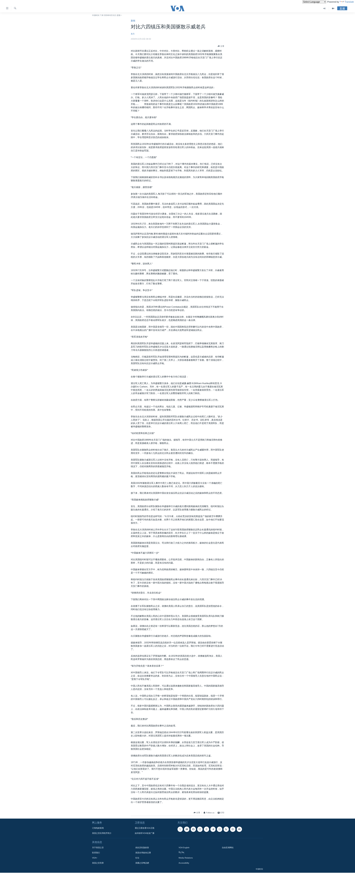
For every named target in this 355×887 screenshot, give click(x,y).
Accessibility (184, 863)
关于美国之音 (98, 847)
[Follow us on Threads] (206, 829)
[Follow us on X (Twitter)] (180, 829)
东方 (133, 34)
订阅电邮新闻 (98, 828)
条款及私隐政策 (142, 847)
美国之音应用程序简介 (101, 833)
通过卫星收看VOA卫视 (144, 828)
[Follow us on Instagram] (199, 829)
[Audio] (324, 8)
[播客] (232, 829)
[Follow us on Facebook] (193, 829)
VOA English (184, 847)
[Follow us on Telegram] (213, 829)
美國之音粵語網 (142, 863)
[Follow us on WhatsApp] (219, 829)
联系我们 (96, 853)
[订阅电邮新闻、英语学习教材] (239, 829)
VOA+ (94, 858)
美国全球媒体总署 (143, 853)
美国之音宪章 (98, 863)
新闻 (133, 21)
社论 (137, 858)
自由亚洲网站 (228, 847)
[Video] (333, 8)
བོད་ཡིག (181, 853)
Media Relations (186, 858)
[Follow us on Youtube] (186, 829)
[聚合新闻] (226, 829)
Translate (349, 2)
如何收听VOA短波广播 (144, 833)
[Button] (221, 46)
